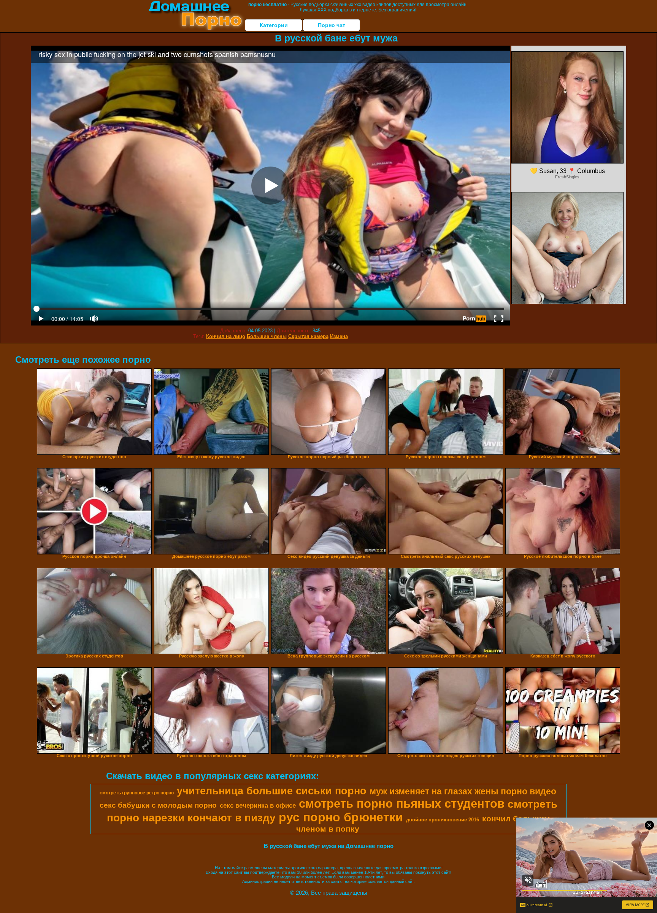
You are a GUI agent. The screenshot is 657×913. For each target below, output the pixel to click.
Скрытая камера (308, 336)
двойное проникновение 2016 (442, 819)
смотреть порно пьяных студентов (402, 803)
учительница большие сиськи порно (272, 791)
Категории (274, 25)
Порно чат (331, 25)
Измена (339, 336)
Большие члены (267, 336)
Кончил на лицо (225, 336)
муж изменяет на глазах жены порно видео (463, 791)
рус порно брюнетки (341, 817)
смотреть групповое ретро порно (137, 793)
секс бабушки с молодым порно (158, 805)
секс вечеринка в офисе (258, 805)
